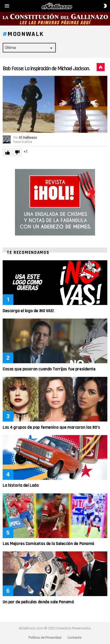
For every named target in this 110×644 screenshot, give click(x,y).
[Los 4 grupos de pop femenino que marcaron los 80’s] (55, 399)
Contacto (75, 637)
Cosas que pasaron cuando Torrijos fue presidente (49, 369)
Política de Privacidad (45, 637)
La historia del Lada (21, 485)
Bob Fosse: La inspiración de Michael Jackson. (46, 68)
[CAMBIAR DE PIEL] (105, 6)
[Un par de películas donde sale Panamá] (55, 573)
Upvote (7, 152)
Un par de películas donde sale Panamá (38, 602)
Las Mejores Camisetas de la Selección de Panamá (48, 544)
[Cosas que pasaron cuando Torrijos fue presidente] (55, 341)
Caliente (101, 67)
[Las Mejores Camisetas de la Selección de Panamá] (55, 515)
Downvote (17, 152)
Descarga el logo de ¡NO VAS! (28, 311)
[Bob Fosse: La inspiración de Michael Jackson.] (55, 104)
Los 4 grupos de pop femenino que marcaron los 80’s (51, 427)
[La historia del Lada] (55, 457)
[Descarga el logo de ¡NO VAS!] (55, 282)
